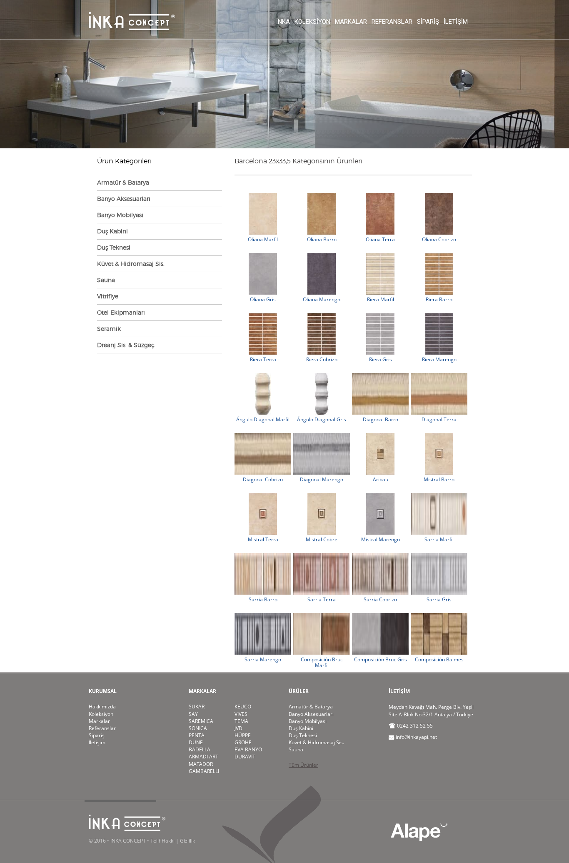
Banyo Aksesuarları (123, 198)
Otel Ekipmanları (121, 312)
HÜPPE (243, 735)
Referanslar (392, 21)
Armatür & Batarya (123, 182)
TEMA (241, 721)
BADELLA (199, 749)
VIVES (241, 714)
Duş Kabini (112, 231)
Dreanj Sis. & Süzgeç (126, 344)
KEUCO (243, 706)
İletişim (456, 21)
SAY (193, 714)
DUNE (196, 742)
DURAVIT (245, 756)
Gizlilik (187, 840)
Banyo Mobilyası (120, 214)
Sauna (106, 279)
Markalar (351, 21)
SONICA (198, 728)
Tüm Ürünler (303, 764)
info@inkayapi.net (416, 736)
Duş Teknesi (113, 247)
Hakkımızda (102, 706)
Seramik (109, 328)
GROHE (243, 742)
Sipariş (428, 21)
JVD (238, 728)
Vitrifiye (107, 296)
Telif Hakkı (162, 840)
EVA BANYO (248, 749)
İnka (283, 21)
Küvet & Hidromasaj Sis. (131, 263)
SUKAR (197, 706)
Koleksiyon (312, 21)
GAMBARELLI (204, 771)
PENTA (197, 735)
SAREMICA (201, 721)
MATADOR (201, 764)
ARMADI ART (203, 756)
